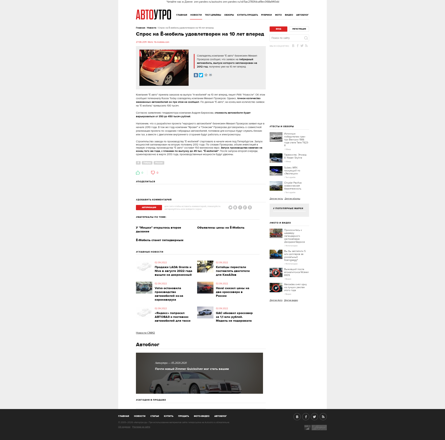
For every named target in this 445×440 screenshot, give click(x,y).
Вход (278, 29)
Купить (168, 416)
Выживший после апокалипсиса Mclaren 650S (296, 272)
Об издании (124, 427)
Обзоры (229, 15)
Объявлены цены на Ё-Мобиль (220, 228)
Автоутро (125, 415)
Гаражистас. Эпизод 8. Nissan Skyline (295, 156)
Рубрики (266, 15)
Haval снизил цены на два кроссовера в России (232, 292)
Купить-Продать (247, 15)
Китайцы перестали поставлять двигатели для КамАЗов (233, 271)
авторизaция (149, 207)
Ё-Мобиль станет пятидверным (159, 240)
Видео (289, 15)
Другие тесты (276, 198)
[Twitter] (201, 75)
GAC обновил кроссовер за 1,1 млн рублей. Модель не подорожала (234, 317)
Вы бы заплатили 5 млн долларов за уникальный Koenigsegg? (295, 255)
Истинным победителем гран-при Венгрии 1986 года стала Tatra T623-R (296, 139)
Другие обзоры (292, 198)
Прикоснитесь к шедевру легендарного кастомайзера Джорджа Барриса (294, 236)
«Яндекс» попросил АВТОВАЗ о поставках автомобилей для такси (173, 317)
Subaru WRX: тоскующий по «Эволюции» (292, 170)
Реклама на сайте (141, 427)
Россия (159, 162)
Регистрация (299, 29)
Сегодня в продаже (151, 400)
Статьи (154, 416)
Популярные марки (289, 208)
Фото (278, 15)
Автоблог (302, 15)
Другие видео (291, 300)
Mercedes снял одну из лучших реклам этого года (295, 287)
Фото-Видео (201, 416)
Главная (181, 15)
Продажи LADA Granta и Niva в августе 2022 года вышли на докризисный (173, 271)
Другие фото (276, 300)
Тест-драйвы (213, 15)
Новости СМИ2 (145, 333)
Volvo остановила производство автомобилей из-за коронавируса (169, 294)
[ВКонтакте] (196, 75)
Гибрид (147, 162)
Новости (196, 15)
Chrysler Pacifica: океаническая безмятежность (293, 185)
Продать (183, 416)
